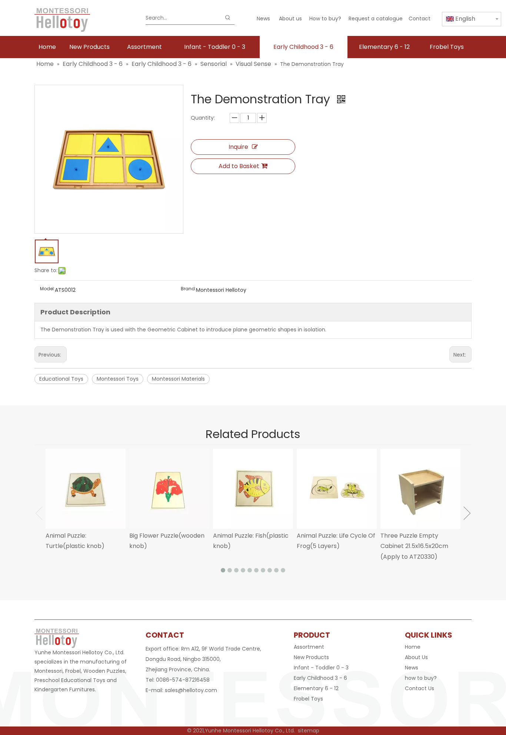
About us (290, 18)
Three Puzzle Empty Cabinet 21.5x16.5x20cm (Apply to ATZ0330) (414, 546)
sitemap (308, 730)
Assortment (309, 647)
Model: (47, 289)
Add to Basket (239, 166)
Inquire (238, 147)
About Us (416, 657)
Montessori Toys (118, 378)
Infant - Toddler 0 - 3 (321, 667)
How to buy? (325, 18)
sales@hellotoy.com (191, 690)
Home (412, 647)
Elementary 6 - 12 (316, 688)
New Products (311, 657)
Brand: (188, 289)
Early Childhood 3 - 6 (320, 678)
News (263, 18)
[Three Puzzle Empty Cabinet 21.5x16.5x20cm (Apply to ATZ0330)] (420, 489)
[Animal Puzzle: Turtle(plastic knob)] (86, 489)
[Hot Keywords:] (227, 17)
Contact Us (419, 688)
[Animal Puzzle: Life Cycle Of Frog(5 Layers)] (337, 489)
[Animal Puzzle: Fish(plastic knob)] (253, 489)
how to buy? (421, 678)
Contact (419, 18)
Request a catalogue (376, 18)
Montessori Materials (178, 378)
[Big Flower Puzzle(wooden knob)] (169, 489)
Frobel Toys (308, 698)
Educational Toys (61, 378)
